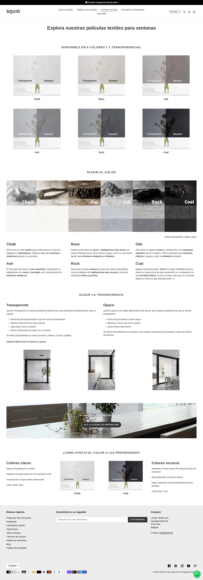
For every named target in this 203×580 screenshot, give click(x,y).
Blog (8, 544)
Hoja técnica (12, 529)
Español (12, 566)
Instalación (11, 522)
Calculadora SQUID (15, 525)
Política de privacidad (16, 548)
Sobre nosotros (13, 533)
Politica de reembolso (16, 540)
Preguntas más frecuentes (18, 518)
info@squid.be (166, 533)
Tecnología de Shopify (188, 572)
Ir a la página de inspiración (101, 425)
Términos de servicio (16, 537)
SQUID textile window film (169, 572)
